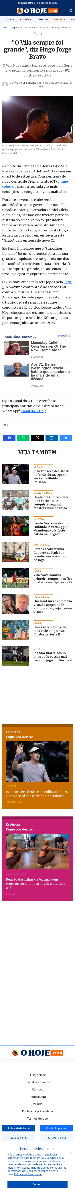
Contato (37, 1089)
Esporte (59, 19)
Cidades (43, 19)
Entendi (37, 1184)
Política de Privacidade (28, 1174)
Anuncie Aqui (38, 1097)
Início (5, 27)
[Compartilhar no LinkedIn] (51, 437)
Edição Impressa (56, 1128)
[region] (37, 1170)
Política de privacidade (37, 1111)
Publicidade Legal (19, 1128)
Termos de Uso (37, 1119)
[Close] (71, 1153)
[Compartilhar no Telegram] (65, 437)
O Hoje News (37, 1075)
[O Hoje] (37, 11)
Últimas (8, 19)
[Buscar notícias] (70, 11)
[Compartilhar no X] (37, 437)
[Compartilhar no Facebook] (9, 437)
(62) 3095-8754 (19, 1137)
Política (26, 19)
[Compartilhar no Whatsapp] (23, 437)
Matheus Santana (25, 82)
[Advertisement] (37, 695)
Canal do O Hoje (33, 411)
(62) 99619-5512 (56, 1137)
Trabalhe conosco (37, 1082)
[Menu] (5, 11)
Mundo (38, 1104)
